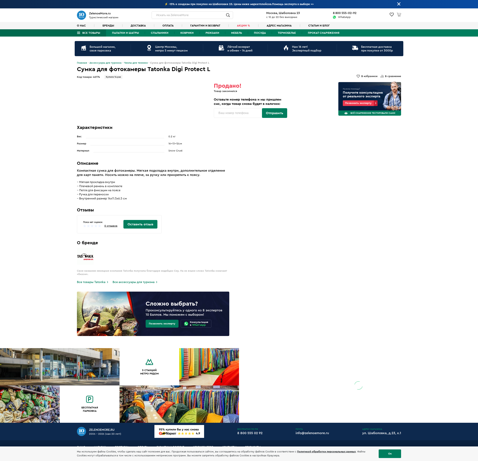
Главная (82, 63)
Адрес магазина (279, 25)
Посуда (260, 33)
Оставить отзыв (140, 224)
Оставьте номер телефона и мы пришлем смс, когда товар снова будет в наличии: (247, 101)
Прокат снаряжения (323, 33)
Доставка (138, 25)
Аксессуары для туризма (105, 63)
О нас (81, 25)
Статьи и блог (319, 25)
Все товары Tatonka (91, 282)
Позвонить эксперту (358, 103)
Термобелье (287, 33)
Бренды (108, 25)
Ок (390, 453)
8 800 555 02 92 (250, 433)
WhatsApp (344, 17)
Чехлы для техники (136, 63)
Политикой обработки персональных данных (326, 451)
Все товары (91, 33)
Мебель (236, 33)
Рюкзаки (212, 33)
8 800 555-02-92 (344, 13)
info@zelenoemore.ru (312, 433)
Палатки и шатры (125, 33)
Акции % (243, 25)
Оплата (168, 25)
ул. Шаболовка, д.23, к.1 (381, 433)
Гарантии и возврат (205, 25)
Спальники (159, 33)
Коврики (187, 33)
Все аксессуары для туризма (134, 282)
